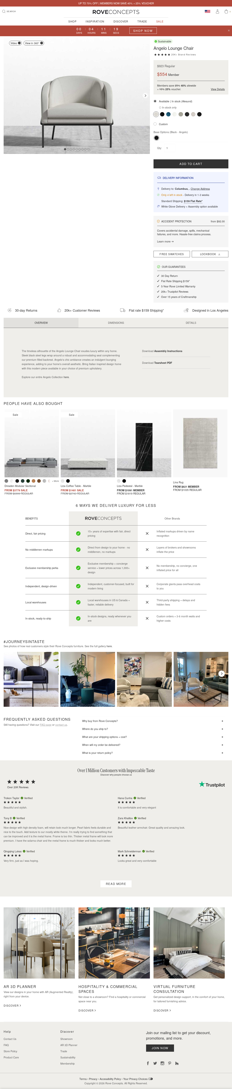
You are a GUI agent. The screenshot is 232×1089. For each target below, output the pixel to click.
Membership (67, 1063)
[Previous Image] (8, 95)
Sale (160, 21)
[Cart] (226, 11)
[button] (191, 101)
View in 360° (32, 43)
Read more (116, 884)
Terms (83, 1079)
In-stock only (169, 107)
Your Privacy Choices (135, 1079)
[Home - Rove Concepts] (116, 12)
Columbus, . (192, 188)
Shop (72, 21)
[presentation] (10, 674)
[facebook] (148, 1063)
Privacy (93, 1079)
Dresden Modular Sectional (20, 486)
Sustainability (67, 1057)
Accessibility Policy (110, 1079)
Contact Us (10, 1039)
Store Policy (10, 1051)
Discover (120, 21)
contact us (61, 724)
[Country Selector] (207, 11)
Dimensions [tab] (116, 322)
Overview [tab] (41, 322)
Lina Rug (178, 482)
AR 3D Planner (68, 1045)
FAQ (6, 1045)
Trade (142, 21)
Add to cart (190, 164)
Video (14, 43)
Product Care (11, 1057)
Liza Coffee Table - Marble (76, 486)
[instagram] (162, 1063)
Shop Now (143, 31)
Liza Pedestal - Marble (130, 486)
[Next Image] (145, 95)
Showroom (66, 1039)
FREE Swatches (172, 254)
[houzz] (177, 1063)
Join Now (160, 1048)
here (66, 377)
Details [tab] (191, 322)
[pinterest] (169, 1063)
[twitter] (155, 1063)
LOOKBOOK (209, 254)
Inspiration (95, 21)
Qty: (160, 148)
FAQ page (45, 724)
